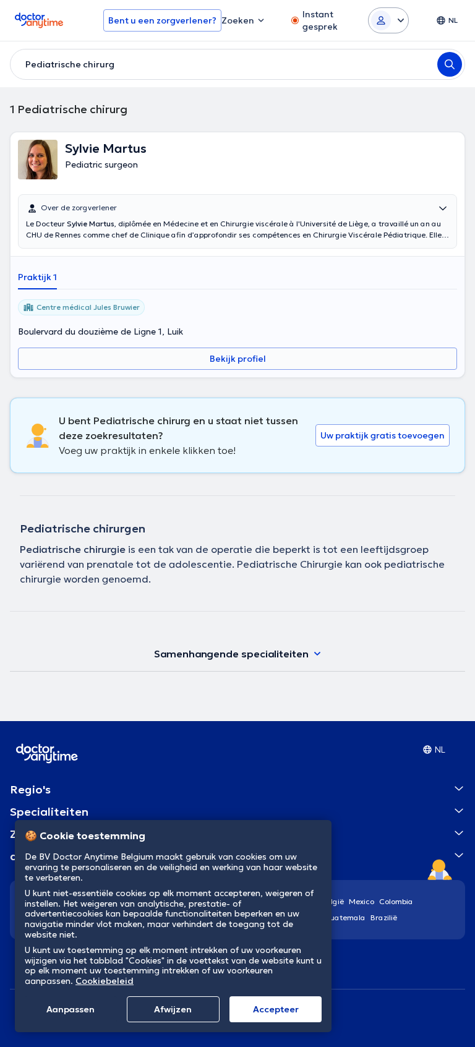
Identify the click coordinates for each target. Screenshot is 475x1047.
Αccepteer (276, 1009)
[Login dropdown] (388, 20)
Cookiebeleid (104, 980)
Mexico (361, 901)
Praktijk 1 (37, 277)
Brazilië (383, 917)
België (333, 901)
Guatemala (345, 917)
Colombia (396, 901)
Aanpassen (70, 1009)
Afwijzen (173, 1009)
